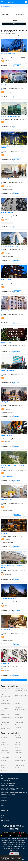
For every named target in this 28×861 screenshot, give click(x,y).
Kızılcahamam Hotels (5, 735)
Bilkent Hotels (18, 767)
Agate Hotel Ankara (5, 728)
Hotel (8, 28)
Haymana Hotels (4, 750)
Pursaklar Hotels (4, 739)
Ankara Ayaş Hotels (5, 755)
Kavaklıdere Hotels (5, 765)
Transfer (3, 808)
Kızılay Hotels (18, 763)
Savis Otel (17, 720)
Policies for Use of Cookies (8, 794)
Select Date (17, 65)
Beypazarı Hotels (5, 752)
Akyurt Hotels (18, 742)
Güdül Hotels (4, 742)
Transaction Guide (5, 780)
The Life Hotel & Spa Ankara (5, 725)
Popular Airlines (5, 797)
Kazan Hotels (18, 744)
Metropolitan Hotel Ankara (21, 690)
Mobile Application (5, 775)
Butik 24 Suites (18, 692)
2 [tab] (13, 82)
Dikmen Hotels (18, 755)
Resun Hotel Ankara (5, 703)
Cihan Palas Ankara (19, 722)
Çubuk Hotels (18, 737)
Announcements (5, 820)
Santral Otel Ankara (19, 724)
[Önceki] (3, 45)
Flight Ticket (4, 800)
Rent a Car (3, 805)
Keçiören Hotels (18, 750)
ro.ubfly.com (4, 28)
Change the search (6, 6)
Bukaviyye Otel (4, 720)
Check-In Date (5, 14)
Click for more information (7, 857)
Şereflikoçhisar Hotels (20, 735)
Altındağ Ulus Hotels (5, 767)
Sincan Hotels (4, 737)
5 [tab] (17, 82)
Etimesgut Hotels (5, 757)
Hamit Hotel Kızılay (19, 688)
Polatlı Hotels (18, 747)
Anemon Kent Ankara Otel (6, 688)
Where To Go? (5, 810)
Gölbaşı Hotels (18, 752)
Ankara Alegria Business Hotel (6, 693)
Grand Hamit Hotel (5, 722)
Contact (3, 815)
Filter (7, 36)
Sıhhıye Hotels (18, 757)
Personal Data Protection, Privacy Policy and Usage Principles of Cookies (12, 788)
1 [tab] (11, 82)
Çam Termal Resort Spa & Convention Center (6, 711)
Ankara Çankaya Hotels (20, 739)
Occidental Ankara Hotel (6, 717)
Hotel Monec (18, 727)
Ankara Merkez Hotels (20, 760)
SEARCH (14, 24)
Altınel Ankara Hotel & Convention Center (5, 697)
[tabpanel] (14, 45)
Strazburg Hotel (18, 699)
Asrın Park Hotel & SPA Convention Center (20, 706)
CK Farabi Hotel (4, 700)
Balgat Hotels (4, 760)
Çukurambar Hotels (19, 765)
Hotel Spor (17, 703)
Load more (14, 680)
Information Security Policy (7, 785)
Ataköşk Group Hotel (5, 706)
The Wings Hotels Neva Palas (20, 696)
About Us (3, 813)
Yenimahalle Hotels (5, 747)
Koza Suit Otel (4, 690)
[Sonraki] (25, 45)
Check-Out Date (20, 14)
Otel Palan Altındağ (5, 708)
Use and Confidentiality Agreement (10, 778)
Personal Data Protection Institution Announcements (14, 792)
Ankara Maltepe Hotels (20, 770)
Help (2, 818)
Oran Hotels (3, 763)
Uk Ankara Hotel (18, 712)
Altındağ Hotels (4, 744)
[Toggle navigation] (2, 2)
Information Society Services (8, 783)
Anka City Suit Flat (19, 717)
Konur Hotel (17, 714)
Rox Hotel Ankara (5, 714)
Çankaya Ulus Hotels (5, 770)
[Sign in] (25, 2)
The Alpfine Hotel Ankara (20, 709)
